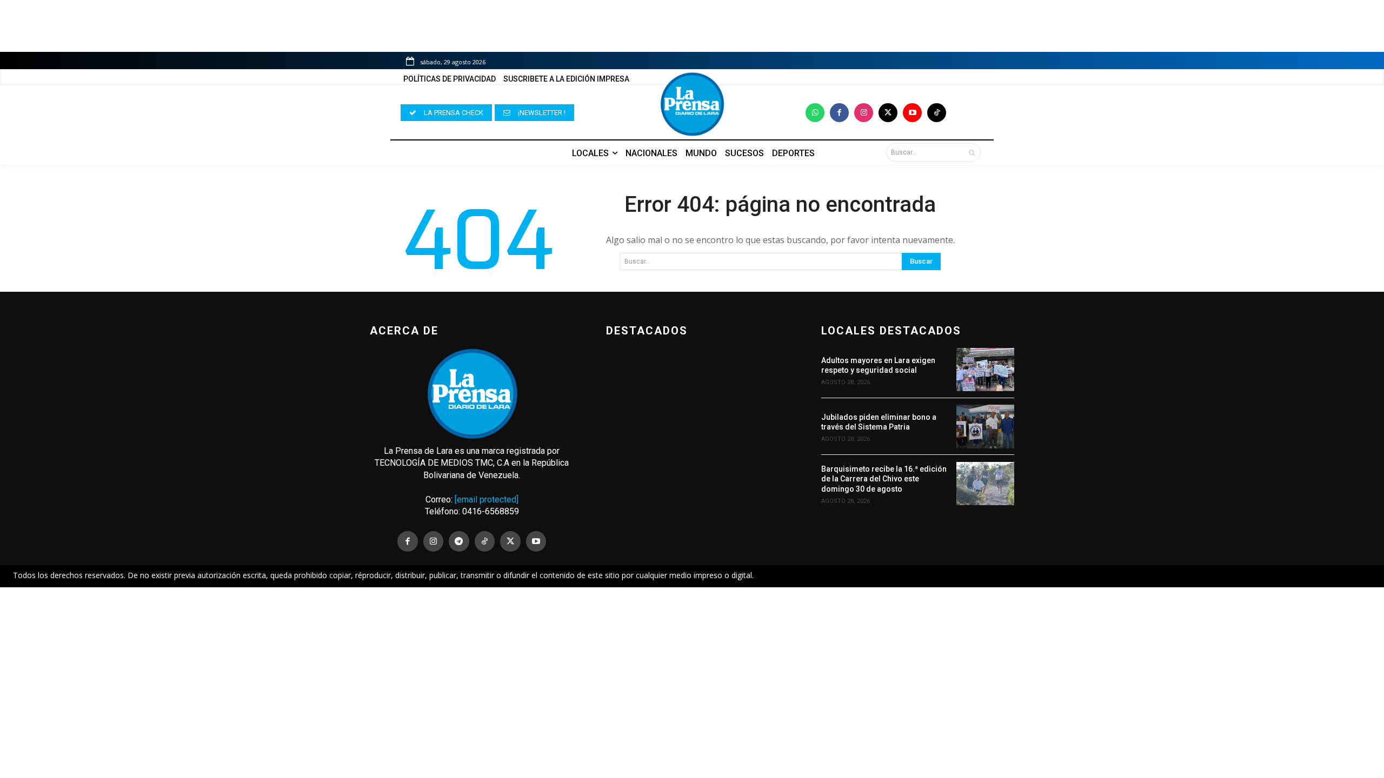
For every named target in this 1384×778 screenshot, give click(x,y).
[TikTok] (485, 541)
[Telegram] (459, 541)
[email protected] (486, 499)
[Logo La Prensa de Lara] (692, 104)
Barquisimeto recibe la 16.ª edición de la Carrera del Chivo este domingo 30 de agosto (884, 479)
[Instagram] (863, 112)
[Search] (971, 152)
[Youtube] (912, 112)
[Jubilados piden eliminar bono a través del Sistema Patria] (985, 426)
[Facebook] (839, 112)
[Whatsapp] (815, 112)
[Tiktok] (936, 112)
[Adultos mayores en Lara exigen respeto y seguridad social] (985, 369)
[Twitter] (888, 112)
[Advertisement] (692, 667)
